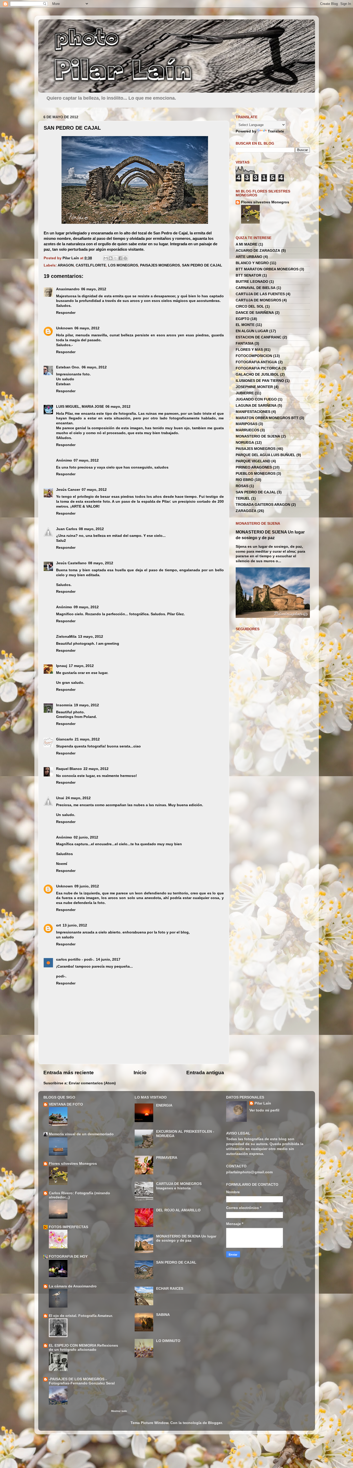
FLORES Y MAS (249, 350)
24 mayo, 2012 (78, 798)
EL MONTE (245, 325)
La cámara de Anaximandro (73, 1286)
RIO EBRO (245, 480)
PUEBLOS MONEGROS (255, 474)
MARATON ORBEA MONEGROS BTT (267, 418)
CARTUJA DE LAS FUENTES (260, 294)
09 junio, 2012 (86, 886)
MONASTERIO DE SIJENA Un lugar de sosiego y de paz (186, 1238)
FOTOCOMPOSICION (254, 356)
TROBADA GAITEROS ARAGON (263, 505)
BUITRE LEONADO (252, 282)
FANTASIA (245, 343)
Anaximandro (68, 289)
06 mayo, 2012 (93, 289)
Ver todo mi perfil (264, 1110)
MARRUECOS (247, 430)
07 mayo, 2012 (86, 460)
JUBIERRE (245, 393)
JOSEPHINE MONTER (254, 387)
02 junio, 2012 (86, 837)
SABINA (163, 1315)
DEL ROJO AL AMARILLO (178, 1210)
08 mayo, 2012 (91, 529)
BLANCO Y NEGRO (252, 263)
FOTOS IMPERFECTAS (68, 1227)
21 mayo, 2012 (87, 739)
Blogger (215, 1423)
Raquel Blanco (69, 769)
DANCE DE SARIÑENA (255, 313)
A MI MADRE (246, 244)
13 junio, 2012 (75, 925)
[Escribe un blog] (110, 258)
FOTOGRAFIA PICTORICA (258, 368)
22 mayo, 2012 (96, 769)
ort (58, 925)
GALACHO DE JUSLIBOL (257, 374)
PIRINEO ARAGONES (254, 467)
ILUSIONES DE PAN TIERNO (260, 381)
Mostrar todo (119, 1411)
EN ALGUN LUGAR (252, 331)
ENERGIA (164, 1105)
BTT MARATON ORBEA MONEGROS (267, 269)
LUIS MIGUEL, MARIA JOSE (80, 407)
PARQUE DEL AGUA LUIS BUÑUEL (265, 455)
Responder (65, 313)
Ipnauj (61, 666)
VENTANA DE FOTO (66, 1104)
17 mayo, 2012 (81, 666)
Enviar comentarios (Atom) (92, 1083)
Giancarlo (64, 739)
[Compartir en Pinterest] (125, 258)
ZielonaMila (66, 637)
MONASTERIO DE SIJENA (258, 436)
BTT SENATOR (248, 275)
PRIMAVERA (166, 1158)
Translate (276, 131)
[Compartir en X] (115, 258)
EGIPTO (242, 319)
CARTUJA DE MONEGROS (258, 300)
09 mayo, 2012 (86, 607)
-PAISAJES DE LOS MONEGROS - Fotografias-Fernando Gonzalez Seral (82, 1381)
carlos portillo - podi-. (75, 959)
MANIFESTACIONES (253, 412)
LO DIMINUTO (168, 1341)
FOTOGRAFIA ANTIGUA (256, 362)
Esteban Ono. (68, 367)
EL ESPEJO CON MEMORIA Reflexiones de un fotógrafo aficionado (83, 1348)
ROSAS (242, 486)
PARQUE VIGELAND (253, 461)
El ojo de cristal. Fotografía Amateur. (81, 1316)
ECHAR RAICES (169, 1289)
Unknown (64, 328)
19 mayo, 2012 (86, 705)
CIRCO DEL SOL (250, 306)
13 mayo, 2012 (90, 637)
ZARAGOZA (246, 511)
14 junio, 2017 (108, 959)
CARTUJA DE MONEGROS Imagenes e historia (179, 1186)
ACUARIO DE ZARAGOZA (258, 251)
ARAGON (66, 265)
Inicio (140, 1072)
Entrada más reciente (68, 1072)
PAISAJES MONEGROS (160, 265)
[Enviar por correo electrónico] (105, 258)
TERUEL (243, 498)
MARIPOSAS (246, 424)
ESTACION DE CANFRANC (258, 337)
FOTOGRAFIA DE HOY (68, 1256)
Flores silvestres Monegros (265, 202)
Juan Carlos (66, 529)
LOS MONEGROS (123, 265)
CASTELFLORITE (91, 265)
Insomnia (64, 705)
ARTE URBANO (249, 257)
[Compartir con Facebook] (120, 258)
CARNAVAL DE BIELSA (255, 288)
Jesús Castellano (71, 563)
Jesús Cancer (68, 490)
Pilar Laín (263, 1103)
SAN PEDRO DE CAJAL (202, 265)
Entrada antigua (205, 1072)
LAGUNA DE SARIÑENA (256, 405)
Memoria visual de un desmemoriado (81, 1134)
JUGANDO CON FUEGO (256, 399)
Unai (60, 798)
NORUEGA (245, 442)
